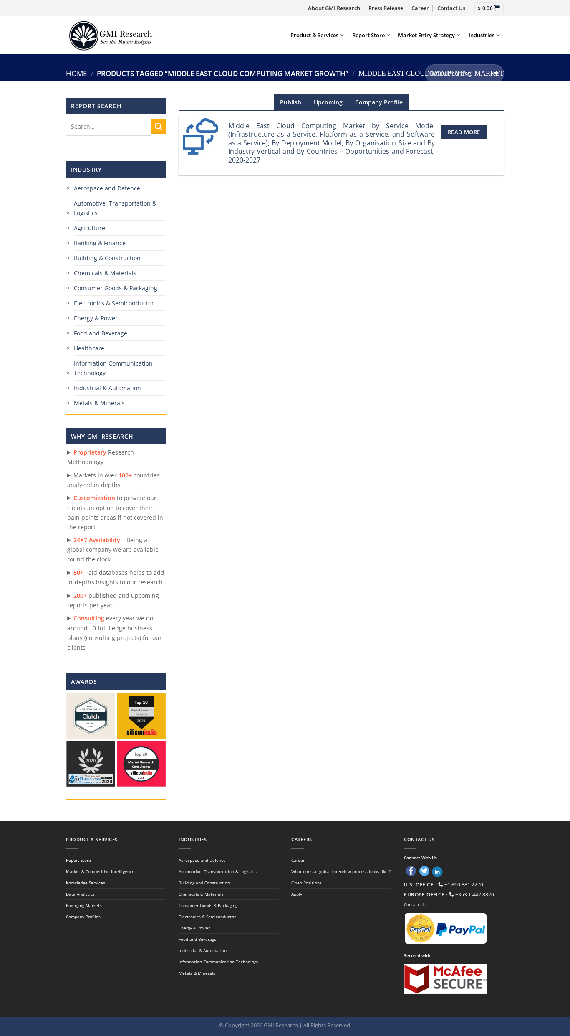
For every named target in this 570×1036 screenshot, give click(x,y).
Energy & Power (96, 318)
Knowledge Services (85, 883)
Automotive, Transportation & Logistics (115, 208)
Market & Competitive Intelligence (100, 871)
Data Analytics (80, 894)
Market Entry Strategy (426, 35)
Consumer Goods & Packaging (115, 288)
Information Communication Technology (113, 368)
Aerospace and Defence (107, 188)
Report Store (368, 35)
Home (76, 73)
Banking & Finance (100, 243)
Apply (296, 894)
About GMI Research (334, 8)
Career (420, 8)
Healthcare (89, 348)
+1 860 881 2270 (463, 884)
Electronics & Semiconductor (114, 303)
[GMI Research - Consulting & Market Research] (110, 35)
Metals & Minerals (99, 403)
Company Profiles (83, 916)
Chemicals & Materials (105, 273)
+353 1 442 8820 (474, 894)
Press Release (385, 8)
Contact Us (451, 8)
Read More (464, 132)
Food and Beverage (100, 333)
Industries (481, 35)
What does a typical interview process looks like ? (341, 871)
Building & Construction (107, 258)
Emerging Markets (84, 905)
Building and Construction (204, 883)
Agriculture (89, 228)
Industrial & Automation (107, 388)
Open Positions (306, 883)
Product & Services (314, 35)
